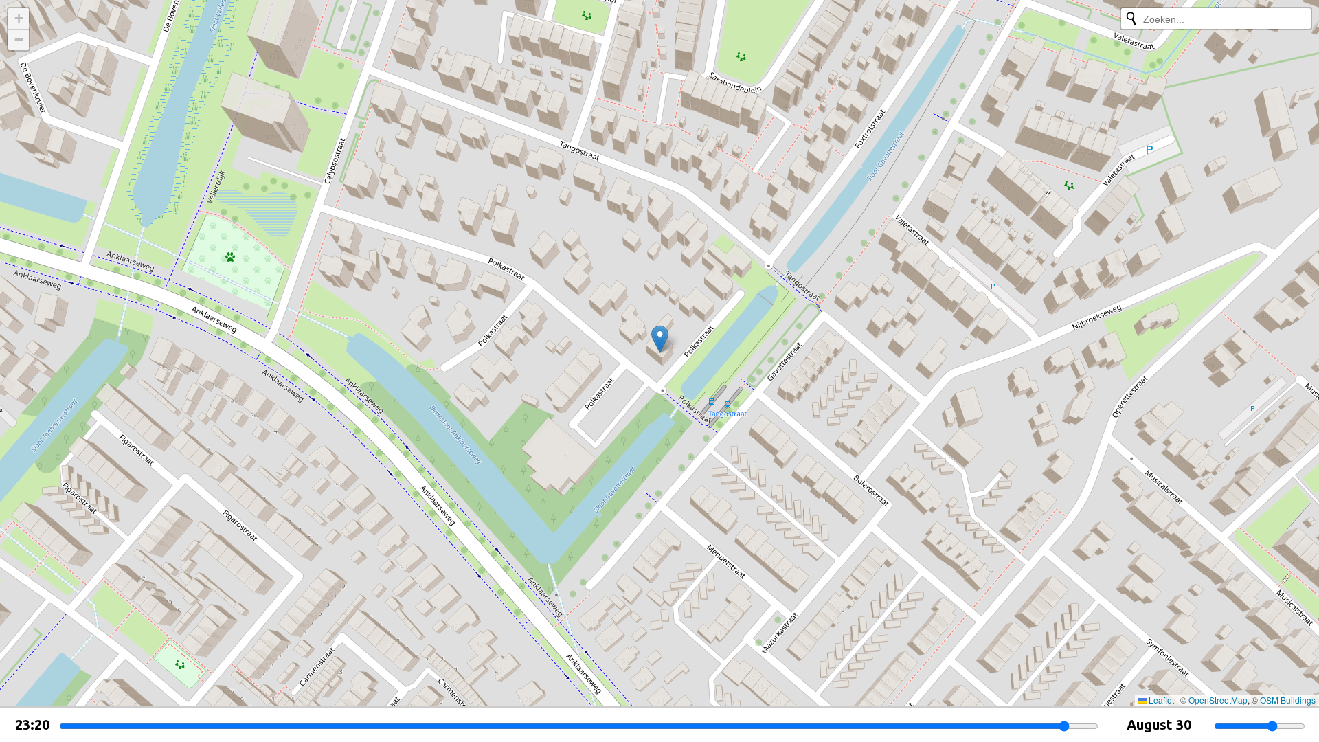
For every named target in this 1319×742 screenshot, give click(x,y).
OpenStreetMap (1218, 700)
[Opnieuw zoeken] (1131, 18)
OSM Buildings (1288, 700)
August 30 (1159, 724)
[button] (659, 339)
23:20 (32, 724)
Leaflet (1160, 700)
